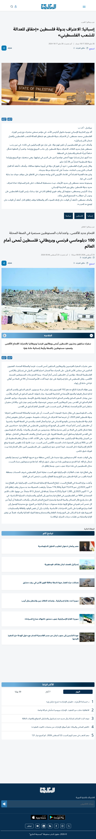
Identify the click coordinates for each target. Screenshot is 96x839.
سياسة (68, 216)
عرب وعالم (90, 22)
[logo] (49, 7)
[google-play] (57, 818)
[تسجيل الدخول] (13, 6)
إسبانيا (90, 216)
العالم (83, 227)
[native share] (4, 48)
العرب (83, 22)
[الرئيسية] (48, 791)
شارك (10, 48)
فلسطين (79, 216)
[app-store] (39, 818)
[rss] (50, 826)
